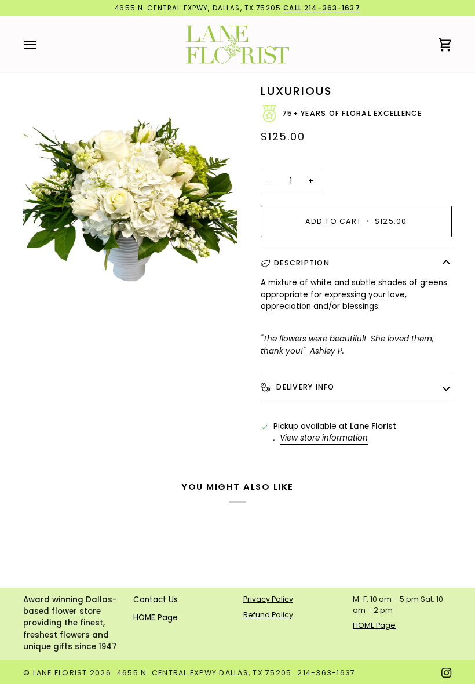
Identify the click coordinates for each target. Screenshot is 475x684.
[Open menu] (40, 44)
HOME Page (155, 617)
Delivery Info (304, 387)
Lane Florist (60, 673)
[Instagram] (446, 673)
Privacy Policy (268, 599)
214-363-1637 (326, 673)
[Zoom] (45, 262)
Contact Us (155, 599)
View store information (324, 437)
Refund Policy (268, 615)
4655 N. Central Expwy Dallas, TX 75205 (204, 673)
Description (302, 263)
